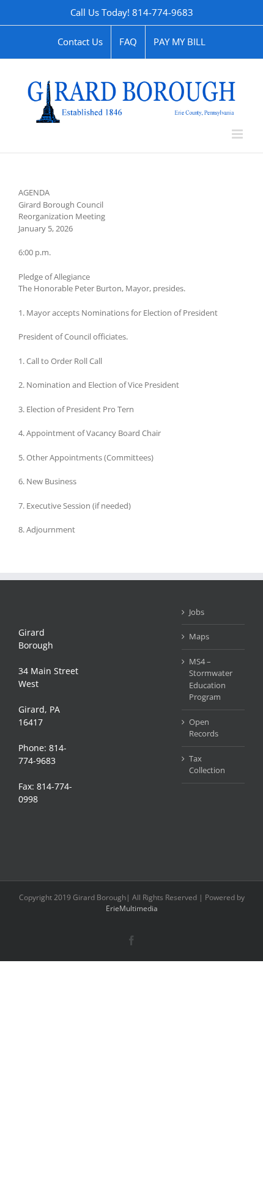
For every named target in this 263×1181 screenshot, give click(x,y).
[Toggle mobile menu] (238, 134)
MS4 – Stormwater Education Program (210, 679)
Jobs (196, 611)
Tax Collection (207, 764)
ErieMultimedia (132, 908)
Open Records (203, 727)
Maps (199, 636)
